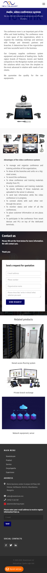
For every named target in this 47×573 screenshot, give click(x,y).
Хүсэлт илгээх (15, 569)
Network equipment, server (23, 433)
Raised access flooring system (23, 363)
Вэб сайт (16, 563)
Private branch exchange (23, 392)
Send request (15, 302)
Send (7, 524)
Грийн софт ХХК (28, 563)
